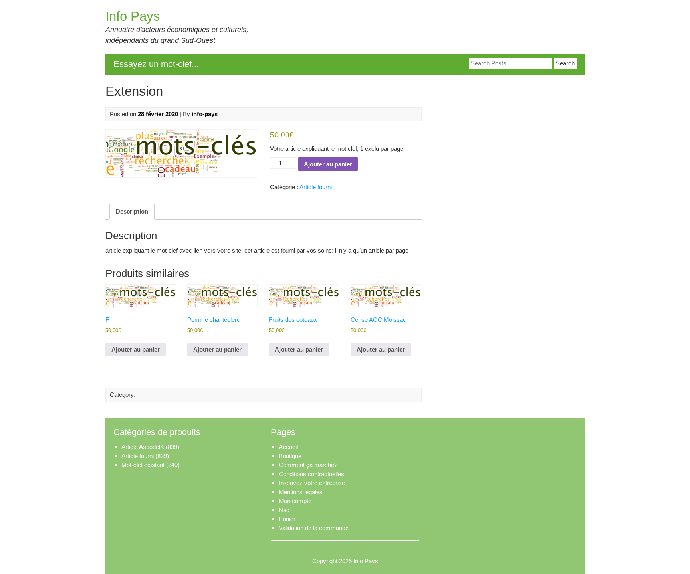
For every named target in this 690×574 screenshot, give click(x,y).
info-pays (205, 114)
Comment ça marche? (308, 464)
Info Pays (132, 16)
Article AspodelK (142, 446)
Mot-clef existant (143, 464)
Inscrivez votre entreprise (312, 482)
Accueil (288, 446)
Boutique (290, 456)
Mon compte (295, 500)
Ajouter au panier (328, 164)
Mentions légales (301, 492)
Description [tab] (132, 211)
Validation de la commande (314, 528)
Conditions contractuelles (311, 474)
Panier (287, 518)
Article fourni (315, 187)
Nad (284, 510)
